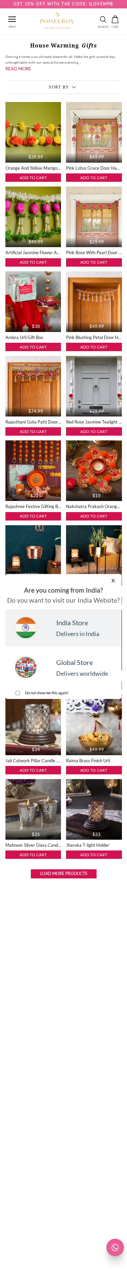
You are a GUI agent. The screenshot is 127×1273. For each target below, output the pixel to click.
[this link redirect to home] (57, 21)
